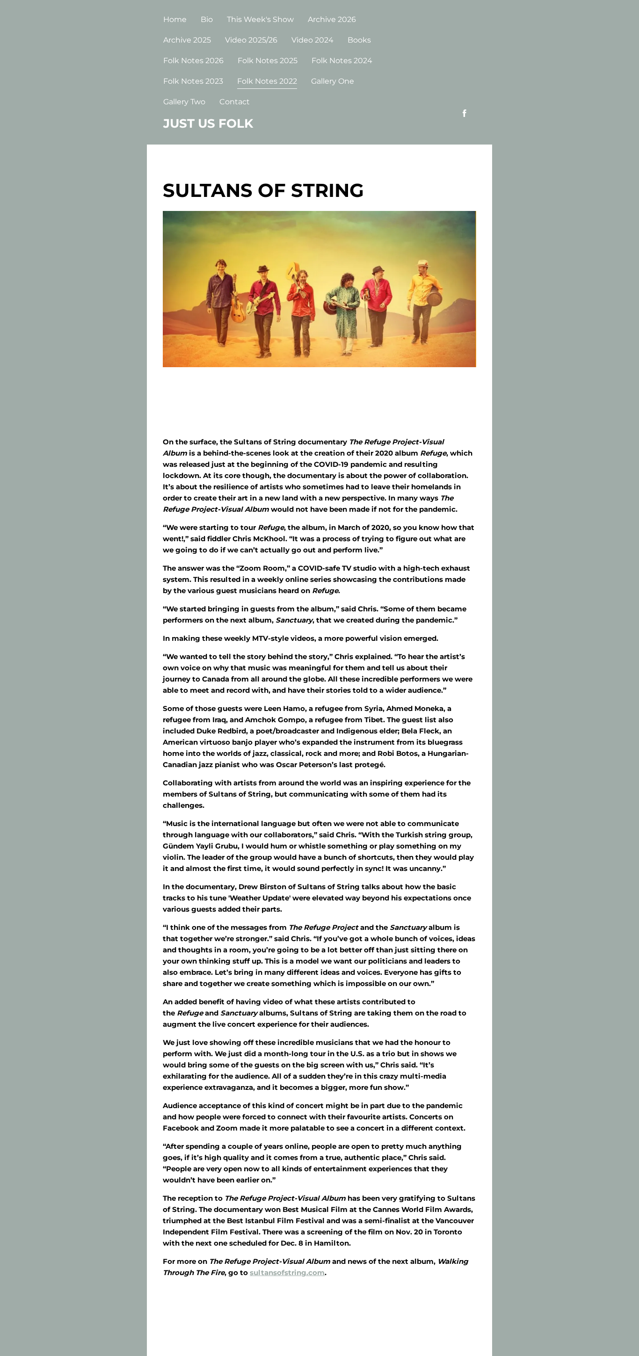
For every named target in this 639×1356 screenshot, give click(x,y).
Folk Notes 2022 (267, 81)
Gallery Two (184, 101)
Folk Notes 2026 (193, 60)
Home (175, 19)
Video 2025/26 (251, 40)
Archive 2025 (187, 40)
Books (359, 40)
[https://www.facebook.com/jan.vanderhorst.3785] (464, 113)
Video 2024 (312, 40)
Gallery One (332, 81)
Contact (234, 101)
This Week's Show (260, 19)
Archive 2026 (332, 19)
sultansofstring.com (287, 1272)
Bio (207, 19)
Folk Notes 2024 (342, 60)
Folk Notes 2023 (193, 81)
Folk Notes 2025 (268, 60)
